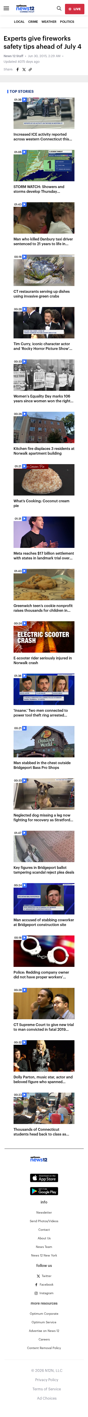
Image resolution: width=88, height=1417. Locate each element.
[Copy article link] (30, 69)
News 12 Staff (13, 56)
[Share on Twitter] (24, 69)
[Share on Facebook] (17, 69)
